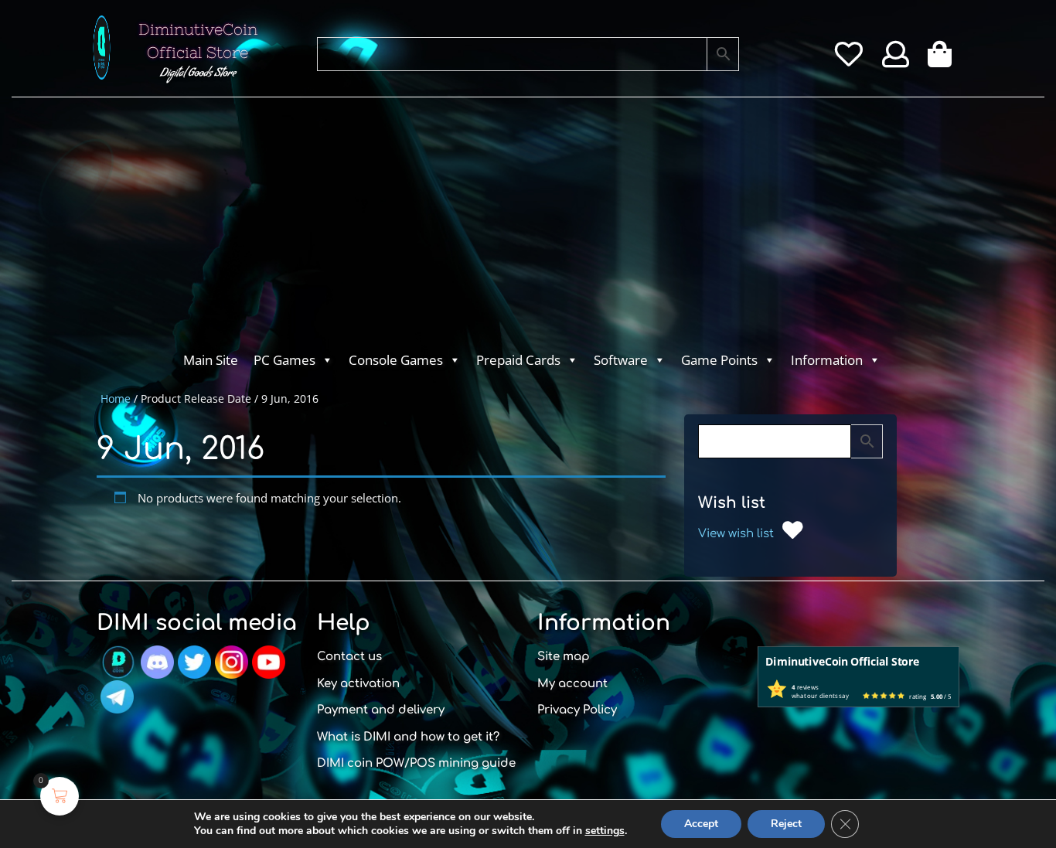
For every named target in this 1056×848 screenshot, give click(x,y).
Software (621, 360)
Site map (563, 656)
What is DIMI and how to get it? (408, 737)
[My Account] (895, 59)
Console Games (396, 360)
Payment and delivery (381, 710)
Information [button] (827, 360)
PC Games (284, 360)
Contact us (349, 656)
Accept (701, 823)
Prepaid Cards (518, 360)
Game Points (719, 360)
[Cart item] (943, 59)
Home (115, 398)
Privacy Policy (577, 710)
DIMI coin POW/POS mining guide (416, 763)
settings (605, 831)
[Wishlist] (848, 59)
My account (572, 683)
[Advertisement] (466, 229)
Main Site (210, 360)
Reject (786, 823)
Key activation (358, 683)
